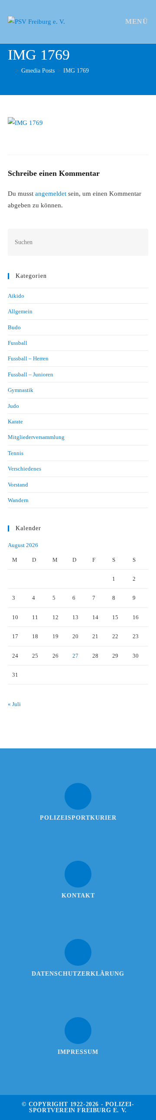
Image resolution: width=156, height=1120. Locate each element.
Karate (15, 421)
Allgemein (20, 311)
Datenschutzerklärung (78, 973)
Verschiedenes (24, 468)
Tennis (15, 453)
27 (75, 655)
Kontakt (78, 895)
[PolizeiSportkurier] (78, 796)
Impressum (78, 1052)
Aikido (16, 296)
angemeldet (50, 193)
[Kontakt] (78, 874)
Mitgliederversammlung (36, 437)
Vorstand (18, 484)
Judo (13, 406)
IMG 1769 (76, 70)
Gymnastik (20, 390)
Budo (14, 327)
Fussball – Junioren (30, 374)
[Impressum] (78, 1030)
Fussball (17, 343)
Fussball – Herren (28, 358)
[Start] (10, 70)
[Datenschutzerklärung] (78, 952)
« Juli (14, 704)
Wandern (18, 500)
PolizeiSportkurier (78, 818)
